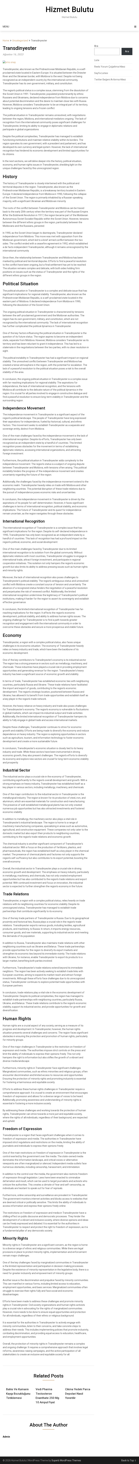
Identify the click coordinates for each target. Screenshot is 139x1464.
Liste (96, 60)
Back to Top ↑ (128, 1460)
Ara (96, 46)
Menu (6, 26)
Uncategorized (20, 40)
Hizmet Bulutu (70, 9)
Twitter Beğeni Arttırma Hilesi (110, 79)
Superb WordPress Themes (66, 1460)
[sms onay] (9, 62)
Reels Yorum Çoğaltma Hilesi (109, 66)
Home (6, 40)
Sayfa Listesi (101, 73)
